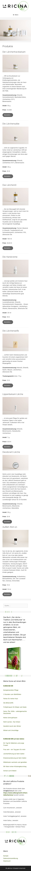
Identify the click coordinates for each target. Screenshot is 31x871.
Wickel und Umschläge (10, 730)
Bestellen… (7, 115)
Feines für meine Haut (10, 698)
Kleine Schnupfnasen (10, 717)
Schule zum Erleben (9, 771)
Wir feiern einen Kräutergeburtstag (14, 766)
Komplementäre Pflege (10, 690)
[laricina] (15, 6)
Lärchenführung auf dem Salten (13, 754)
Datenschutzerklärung (10, 858)
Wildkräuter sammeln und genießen (15, 762)
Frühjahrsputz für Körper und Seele (14, 707)
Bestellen (7, 521)
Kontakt (5, 856)
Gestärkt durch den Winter (12, 726)
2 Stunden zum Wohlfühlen (12, 694)
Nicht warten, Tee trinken (11, 722)
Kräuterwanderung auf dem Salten (14, 758)
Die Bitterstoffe (8, 703)
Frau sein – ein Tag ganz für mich (14, 749)
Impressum (7, 861)
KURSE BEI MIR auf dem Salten (13, 739)
